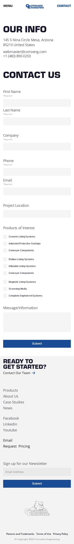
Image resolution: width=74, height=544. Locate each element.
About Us (11, 396)
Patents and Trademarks (20, 534)
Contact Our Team (16, 373)
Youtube (10, 430)
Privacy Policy (60, 534)
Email (7, 440)
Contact (64, 6)
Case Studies (13, 402)
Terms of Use (43, 534)
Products (10, 390)
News (7, 408)
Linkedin (10, 424)
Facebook (11, 418)
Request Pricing (16, 446)
